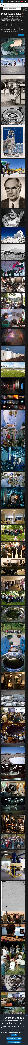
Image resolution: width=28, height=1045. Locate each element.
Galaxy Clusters (5, 22)
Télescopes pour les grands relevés (10, 31)
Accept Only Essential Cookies (14, 1038)
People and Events (17, 25)
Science (12, 1)
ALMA (16, 16)
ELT (9, 18)
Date (26, 35)
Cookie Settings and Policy (14, 1042)
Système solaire (5, 29)
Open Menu (5, 5)
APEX (20, 16)
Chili (24, 16)
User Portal (17, 1)
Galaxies (19, 20)
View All (3, 16)
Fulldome (13, 20)
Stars (21, 29)
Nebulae (3, 25)
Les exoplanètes (5, 20)
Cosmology (4, 18)
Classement (20, 35)
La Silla (22, 22)
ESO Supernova (15, 18)
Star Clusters (14, 29)
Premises (3, 27)
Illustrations (15, 22)
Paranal (9, 25)
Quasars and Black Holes (14, 27)
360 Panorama (10, 16)
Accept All (14, 1034)
